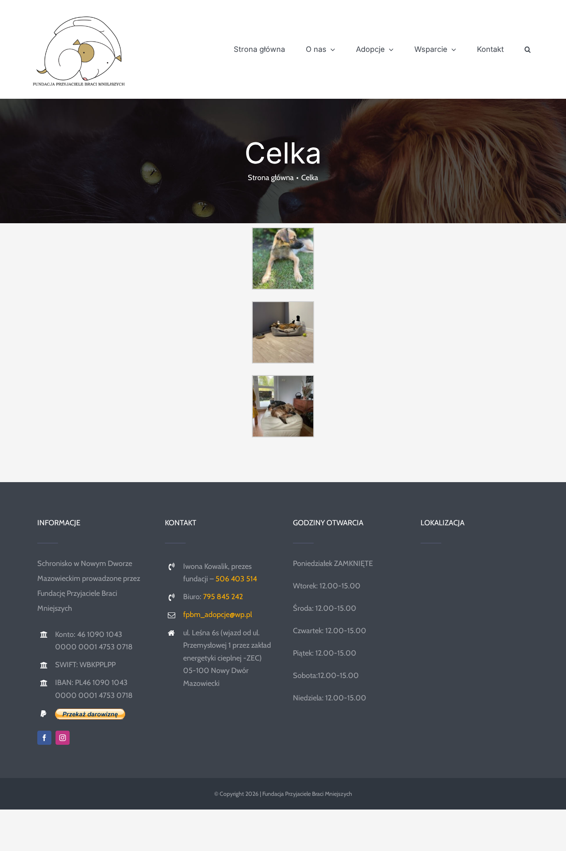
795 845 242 (223, 596)
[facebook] (44, 738)
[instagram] (63, 738)
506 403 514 (236, 578)
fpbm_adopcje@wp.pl (217, 614)
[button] (527, 49)
